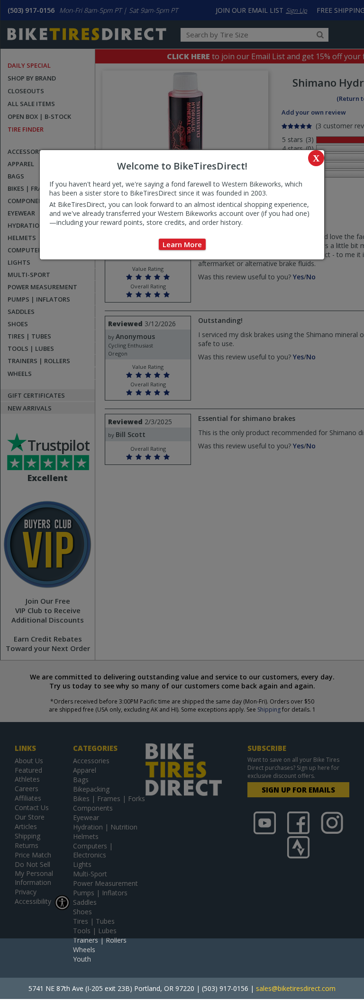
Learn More (182, 244)
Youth (82, 958)
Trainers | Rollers (100, 940)
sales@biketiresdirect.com (296, 988)
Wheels (84, 949)
